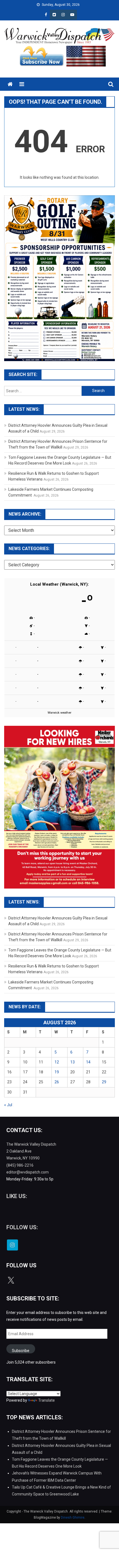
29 (104, 1082)
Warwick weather (59, 712)
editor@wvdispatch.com (27, 1172)
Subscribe (20, 1350)
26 (57, 1082)
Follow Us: (22, 1227)
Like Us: (16, 1196)
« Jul (8, 1105)
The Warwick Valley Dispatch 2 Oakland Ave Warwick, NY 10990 (31, 1151)
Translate (46, 1400)
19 (57, 1072)
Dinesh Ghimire (72, 1517)
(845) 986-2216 (19, 1165)
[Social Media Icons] (12, 1244)
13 (72, 1062)
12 (57, 1062)
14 (88, 1062)
